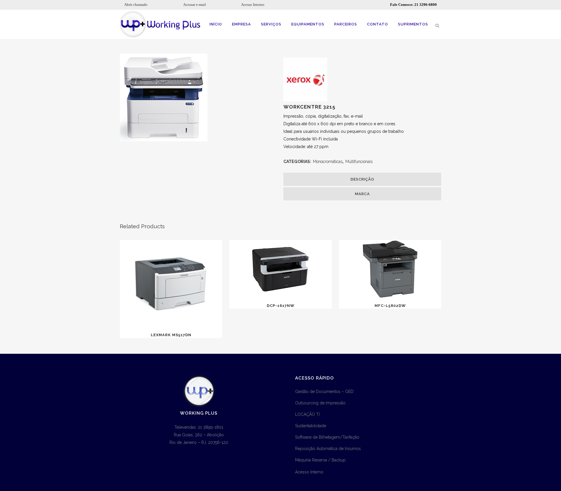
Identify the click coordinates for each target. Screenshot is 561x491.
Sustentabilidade (310, 425)
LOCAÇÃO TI (307, 414)
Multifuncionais (359, 161)
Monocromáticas (327, 161)
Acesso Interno (252, 4)
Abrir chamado (136, 4)
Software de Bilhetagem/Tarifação (327, 437)
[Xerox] (305, 100)
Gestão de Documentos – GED (324, 391)
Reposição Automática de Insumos (328, 448)
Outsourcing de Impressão (320, 403)
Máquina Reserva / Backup (320, 460)
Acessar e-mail (194, 4)
